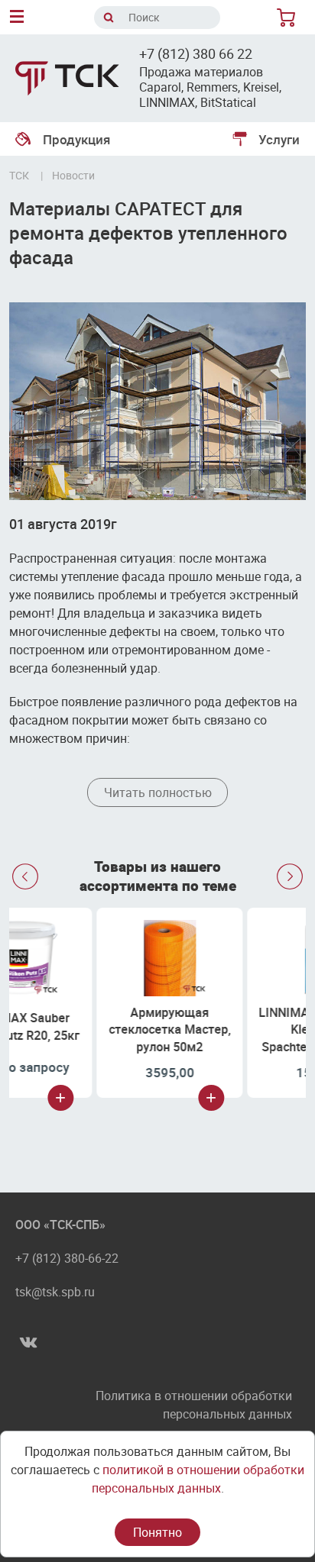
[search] (108, 17)
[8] (289, 17)
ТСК (19, 175)
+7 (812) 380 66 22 (195, 53)
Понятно (157, 1532)
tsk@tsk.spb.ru (55, 1291)
